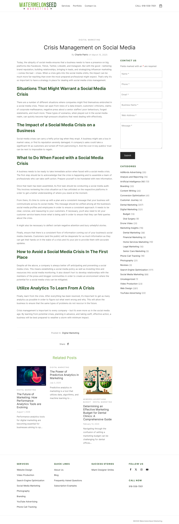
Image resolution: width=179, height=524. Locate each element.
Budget (87, 402)
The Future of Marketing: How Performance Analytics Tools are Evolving (29, 400)
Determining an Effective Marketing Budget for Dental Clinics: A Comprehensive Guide (97, 413)
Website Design (24, 469)
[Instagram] (141, 469)
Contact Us (90, 5)
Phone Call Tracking (130, 256)
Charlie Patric (81, 54)
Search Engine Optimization (134, 269)
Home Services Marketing (136, 242)
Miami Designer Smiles (102, 469)
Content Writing (128, 190)
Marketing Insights (129, 228)
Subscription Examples (65, 485)
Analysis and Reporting (131, 176)
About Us (58, 469)
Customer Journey (129, 200)
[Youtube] (147, 469)
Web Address (129, 115)
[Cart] (160, 5)
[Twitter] (136, 469)
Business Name (130, 105)
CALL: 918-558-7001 (145, 5)
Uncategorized (127, 279)
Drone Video (126, 223)
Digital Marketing (89, 40)
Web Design (126, 288)
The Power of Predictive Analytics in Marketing (64, 375)
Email (125, 94)
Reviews (124, 265)
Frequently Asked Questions (68, 480)
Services (66, 5)
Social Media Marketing (132, 274)
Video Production (129, 283)
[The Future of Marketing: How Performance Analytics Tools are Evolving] (31, 376)
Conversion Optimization (132, 195)
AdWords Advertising (94, 399)
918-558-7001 (136, 486)
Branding (124, 186)
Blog (56, 475)
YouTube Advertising (130, 293)
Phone (125, 84)
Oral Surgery (129, 218)
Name (125, 73)
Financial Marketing (132, 237)
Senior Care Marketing (134, 251)
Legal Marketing (131, 246)
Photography (126, 260)
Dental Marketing (102, 402)
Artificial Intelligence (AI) (132, 181)
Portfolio (77, 5)
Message (127, 125)
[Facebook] (68, 344)
